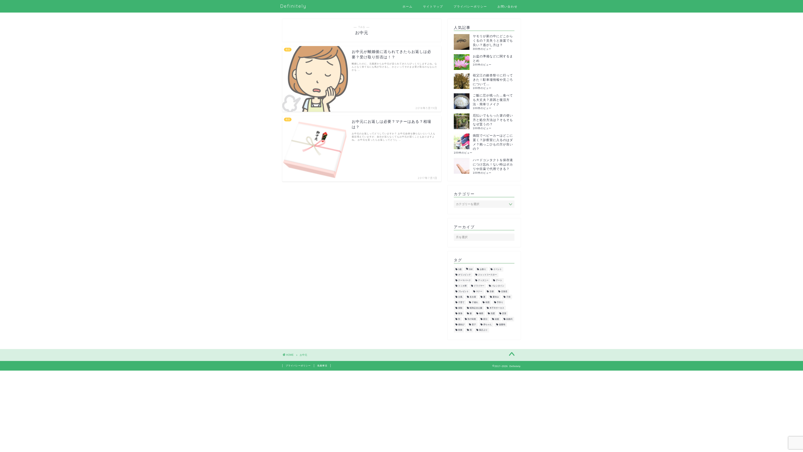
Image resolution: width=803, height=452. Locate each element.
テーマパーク (464, 280)
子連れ (475, 302)
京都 (492, 291)
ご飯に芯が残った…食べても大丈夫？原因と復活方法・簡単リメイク (493, 100)
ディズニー (483, 280)
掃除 (460, 308)
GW (470, 269)
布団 (487, 302)
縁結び (461, 324)
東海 (460, 313)
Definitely (293, 6)
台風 (460, 297)
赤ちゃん (487, 324)
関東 (460, 330)
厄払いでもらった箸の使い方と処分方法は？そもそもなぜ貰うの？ (493, 120)
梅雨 (481, 313)
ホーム (408, 6)
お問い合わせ (507, 6)
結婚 (497, 319)
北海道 (504, 291)
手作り (500, 302)
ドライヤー (479, 286)
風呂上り (483, 330)
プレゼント (463, 291)
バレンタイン (498, 286)
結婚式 (509, 319)
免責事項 (322, 365)
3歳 (460, 269)
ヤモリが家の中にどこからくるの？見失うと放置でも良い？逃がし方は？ (493, 40)
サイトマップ (433, 6)
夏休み (496, 297)
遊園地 (502, 324)
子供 (508, 297)
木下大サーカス (497, 308)
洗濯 (493, 313)
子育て (461, 302)
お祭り (483, 269)
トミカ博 (462, 286)
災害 (504, 313)
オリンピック (464, 275)
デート (499, 280)
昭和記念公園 (476, 308)
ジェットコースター (487, 275)
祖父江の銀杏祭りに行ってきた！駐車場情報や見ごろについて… (493, 79)
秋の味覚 (472, 319)
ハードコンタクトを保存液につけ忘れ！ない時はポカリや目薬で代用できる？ (493, 164)
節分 (485, 319)
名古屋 (473, 297)
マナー (479, 291)
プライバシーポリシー (470, 6)
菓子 (474, 324)
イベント (497, 269)
